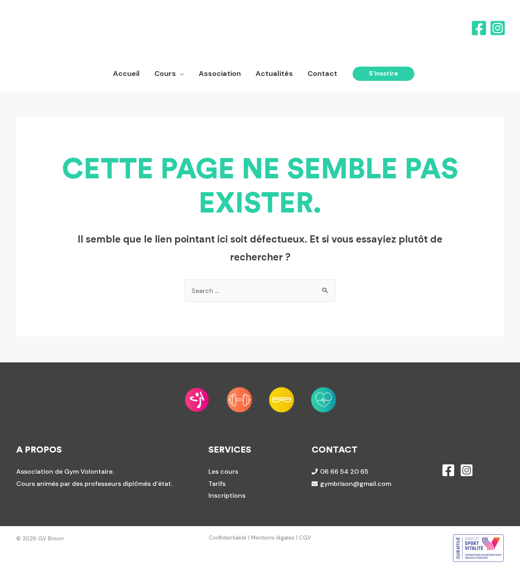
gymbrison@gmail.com (355, 483)
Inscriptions (226, 495)
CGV (305, 537)
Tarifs (216, 483)
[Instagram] (498, 28)
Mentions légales (273, 537)
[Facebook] (479, 28)
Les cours (223, 471)
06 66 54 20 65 (344, 471)
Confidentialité (228, 537)
